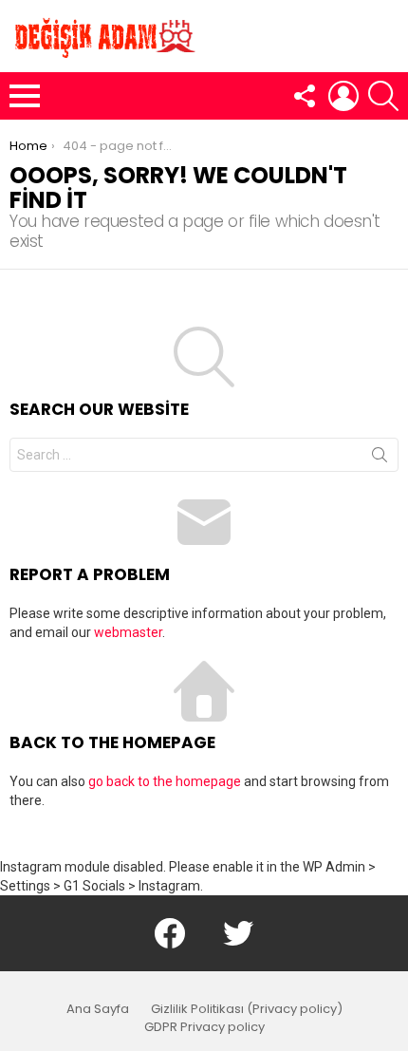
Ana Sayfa (97, 1009)
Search (380, 458)
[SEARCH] (383, 96)
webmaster (128, 632)
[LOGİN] (343, 96)
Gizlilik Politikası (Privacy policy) (247, 1009)
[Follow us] (303, 96)
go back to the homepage (164, 781)
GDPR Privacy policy (204, 1027)
